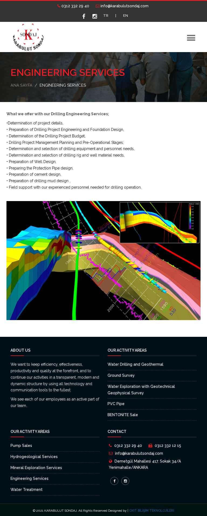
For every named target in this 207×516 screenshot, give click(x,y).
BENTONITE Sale (123, 415)
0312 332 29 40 (74, 6)
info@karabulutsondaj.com (124, 6)
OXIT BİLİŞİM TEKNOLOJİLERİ (151, 510)
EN (125, 15)
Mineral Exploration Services (36, 468)
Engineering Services (30, 478)
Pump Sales (21, 445)
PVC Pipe (116, 404)
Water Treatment (27, 489)
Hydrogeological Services (34, 456)
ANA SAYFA (21, 85)
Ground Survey (121, 375)
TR (105, 15)
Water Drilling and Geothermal (135, 364)
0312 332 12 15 (168, 445)
